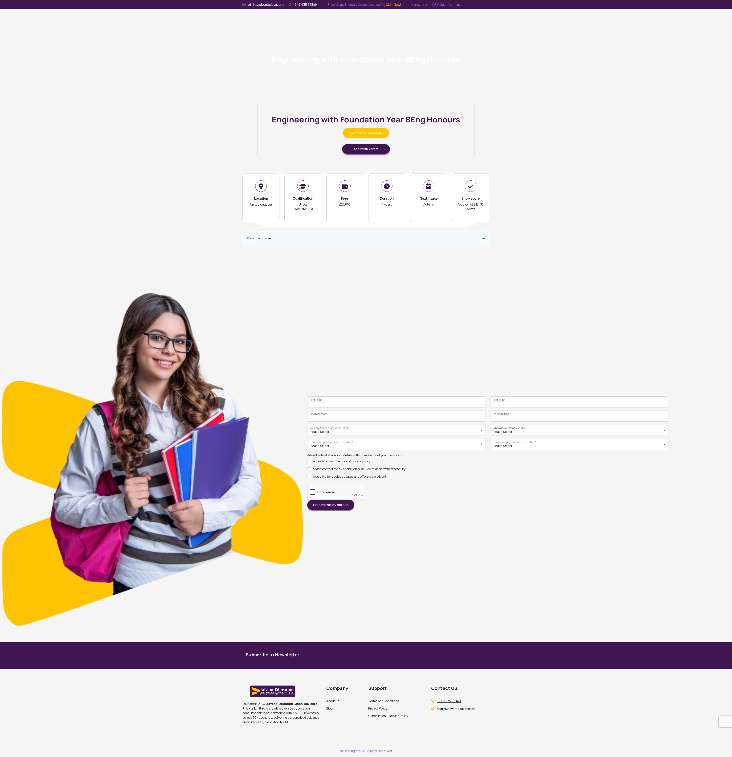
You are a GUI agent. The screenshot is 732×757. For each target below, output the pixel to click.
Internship (381, 17)
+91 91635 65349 (305, 4)
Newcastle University (366, 133)
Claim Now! (393, 4)
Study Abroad (335, 17)
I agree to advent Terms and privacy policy (341, 461)
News (432, 17)
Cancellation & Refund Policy (388, 716)
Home (319, 17)
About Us (332, 701)
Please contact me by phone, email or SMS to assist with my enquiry (358, 469)
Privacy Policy (377, 708)
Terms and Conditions (383, 701)
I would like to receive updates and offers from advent (349, 476)
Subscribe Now (451, 655)
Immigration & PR (359, 17)
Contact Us (417, 17)
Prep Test (399, 17)
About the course (258, 238)
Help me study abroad (330, 504)
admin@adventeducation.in (266, 4)
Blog (329, 708)
